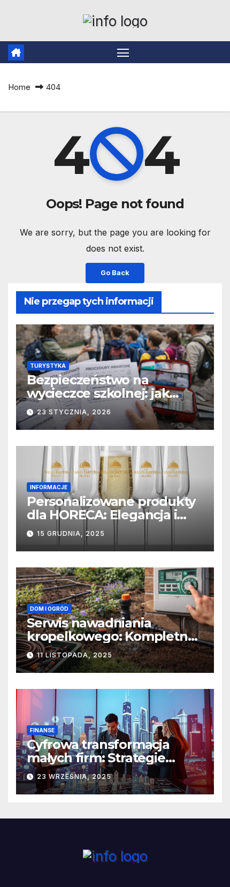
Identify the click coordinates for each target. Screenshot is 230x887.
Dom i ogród (49, 608)
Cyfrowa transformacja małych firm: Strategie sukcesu (98, 758)
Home (19, 87)
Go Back (115, 273)
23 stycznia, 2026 (74, 412)
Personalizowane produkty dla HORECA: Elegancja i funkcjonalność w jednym (111, 515)
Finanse (42, 730)
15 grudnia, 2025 (71, 533)
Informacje (48, 487)
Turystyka (48, 365)
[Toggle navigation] (123, 52)
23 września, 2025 (74, 776)
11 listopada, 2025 (74, 655)
